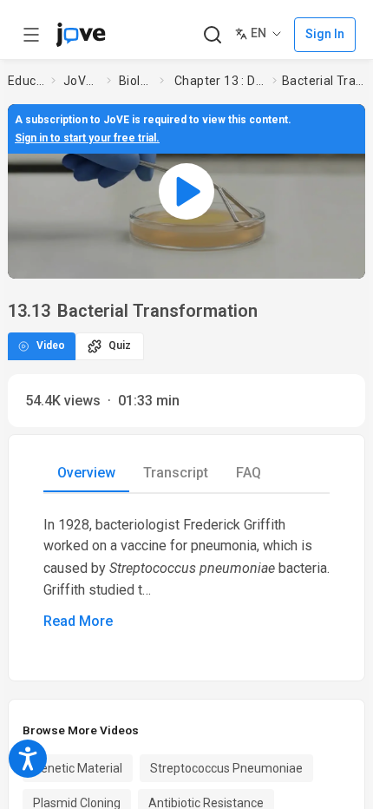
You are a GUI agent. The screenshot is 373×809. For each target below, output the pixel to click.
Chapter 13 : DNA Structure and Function (219, 81)
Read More (78, 621)
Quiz (119, 345)
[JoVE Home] (81, 35)
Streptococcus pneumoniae (226, 768)
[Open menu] (31, 35)
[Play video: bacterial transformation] (186, 191)
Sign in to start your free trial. (87, 138)
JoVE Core (81, 81)
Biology (136, 81)
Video (50, 345)
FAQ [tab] (248, 472)
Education (26, 81)
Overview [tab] (86, 472)
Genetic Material (77, 768)
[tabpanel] (186, 573)
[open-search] (212, 35)
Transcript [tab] (175, 472)
